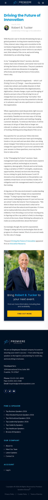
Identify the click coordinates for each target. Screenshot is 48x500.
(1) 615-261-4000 (17, 378)
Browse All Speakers (13, 432)
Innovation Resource (17, 243)
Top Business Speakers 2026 (16, 411)
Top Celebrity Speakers (14, 425)
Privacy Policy (9, 494)
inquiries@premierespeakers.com (22, 383)
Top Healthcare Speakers (15, 428)
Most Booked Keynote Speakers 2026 (20, 415)
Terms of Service (36, 494)
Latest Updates (11, 453)
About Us (9, 446)
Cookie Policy (22, 494)
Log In (8, 470)
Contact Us (10, 456)
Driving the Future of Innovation (23, 241)
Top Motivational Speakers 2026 (18, 418)
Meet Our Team (11, 449)
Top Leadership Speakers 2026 (17, 422)
